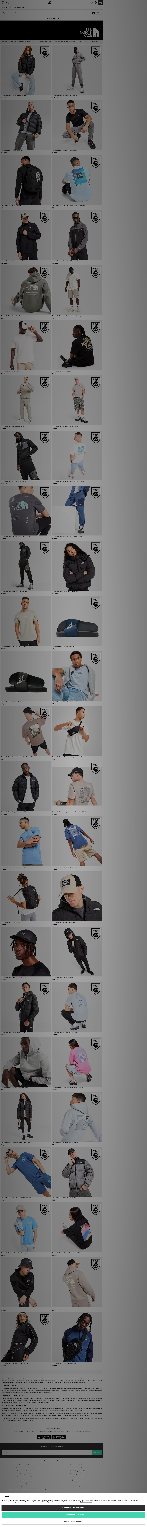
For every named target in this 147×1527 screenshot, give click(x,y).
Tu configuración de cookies (73, 1507)
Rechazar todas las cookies (73, 1522)
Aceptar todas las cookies (73, 1515)
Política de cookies (86, 1502)
